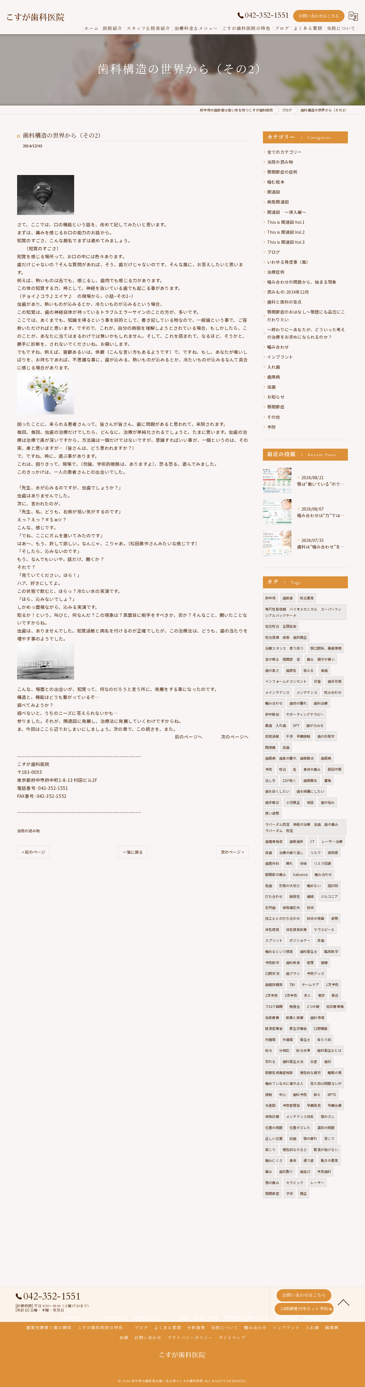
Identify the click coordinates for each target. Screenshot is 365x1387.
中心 (282, 1094)
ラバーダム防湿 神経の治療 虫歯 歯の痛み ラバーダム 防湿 (303, 827)
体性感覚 (272, 929)
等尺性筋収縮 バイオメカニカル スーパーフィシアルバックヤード (303, 612)
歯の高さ (272, 670)
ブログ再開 (274, 1006)
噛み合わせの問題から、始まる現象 (301, 282)
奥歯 (324, 670)
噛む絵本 (276, 182)
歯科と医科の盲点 (284, 302)
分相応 (284, 1050)
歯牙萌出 (272, 802)
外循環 (288, 1039)
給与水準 (303, 1050)
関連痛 (270, 747)
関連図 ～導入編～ (286, 212)
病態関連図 (278, 202)
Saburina (300, 874)
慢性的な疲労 (310, 1072)
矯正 (303, 1193)
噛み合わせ (323, 874)
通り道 (308, 1160)
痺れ (289, 863)
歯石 (327, 1061)
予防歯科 (324, 1171)
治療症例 (276, 272)
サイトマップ (232, 1338)
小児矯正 (293, 802)
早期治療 (335, 1105)
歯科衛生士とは (329, 1050)
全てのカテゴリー (284, 152)
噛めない (314, 885)
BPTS (332, 1094)
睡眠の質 (335, 1072)
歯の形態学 (326, 736)
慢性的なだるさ (295, 1149)
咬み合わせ (333, 692)
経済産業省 (274, 1028)
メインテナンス (277, 692)
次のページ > (232, 852)
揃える (308, 670)
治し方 (270, 780)
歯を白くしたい (277, 791)
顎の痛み (272, 1182)
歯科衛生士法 (293, 1061)
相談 (310, 802)
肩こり (270, 1149)
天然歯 (270, 907)
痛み (268, 1171)
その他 (273, 417)
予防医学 (272, 962)
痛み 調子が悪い (321, 659)
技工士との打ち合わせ (282, 918)
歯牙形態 (335, 681)
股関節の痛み (275, 874)
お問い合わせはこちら (319, 16)
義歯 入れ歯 (275, 725)
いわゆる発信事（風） (289, 262)
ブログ (273, 252)
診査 (317, 681)
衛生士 (305, 1039)
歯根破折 (296, 841)
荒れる (270, 1061)
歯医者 (288, 597)
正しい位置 (274, 1138)
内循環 (270, 1039)
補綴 (310, 896)
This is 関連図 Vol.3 (286, 242)
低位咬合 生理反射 (281, 626)
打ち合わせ (274, 896)
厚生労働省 (298, 1028)
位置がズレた (299, 1127)
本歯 (320, 940)
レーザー (317, 1182)
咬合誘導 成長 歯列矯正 (286, 637)
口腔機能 (321, 1028)
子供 (289, 1193)
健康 (324, 962)
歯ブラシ (293, 973)
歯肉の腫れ (298, 703)
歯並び (305, 1171)
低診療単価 (335, 1006)
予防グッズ (315, 973)
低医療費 (272, 1017)
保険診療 (272, 1116)
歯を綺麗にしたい (311, 791)
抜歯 (268, 852)
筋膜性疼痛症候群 (279, 1072)
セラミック (294, 1182)
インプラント (280, 357)
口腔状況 (272, 973)
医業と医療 (294, 1017)
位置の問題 (274, 1127)
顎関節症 (276, 407)
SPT (296, 725)
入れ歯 (273, 367)
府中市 (270, 597)
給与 (268, 1050)
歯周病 (273, 377)
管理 (310, 962)
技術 (310, 907)
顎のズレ (328, 1116)
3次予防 (291, 995)
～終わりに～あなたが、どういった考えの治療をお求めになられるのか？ (306, 333)
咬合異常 (307, 597)
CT (312, 841)
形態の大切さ (289, 885)
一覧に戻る (133, 852)
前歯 (292, 1138)
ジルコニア (329, 896)
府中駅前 (272, 714)
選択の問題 (326, 1127)
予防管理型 (291, 1105)
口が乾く (290, 780)
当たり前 (324, 1039)
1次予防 (332, 984)
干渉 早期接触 (298, 736)
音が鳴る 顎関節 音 (282, 659)
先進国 (270, 1105)
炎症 (313, 1061)
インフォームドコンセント (286, 681)
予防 (271, 427)
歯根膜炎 (310, 780)
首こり (329, 1138)
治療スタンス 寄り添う (284, 648)
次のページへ (235, 736)
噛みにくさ (274, 1160)
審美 (327, 780)
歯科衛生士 (308, 951)
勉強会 (294, 1006)
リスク (315, 852)
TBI (292, 984)
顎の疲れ (310, 1138)
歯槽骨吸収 (274, 841)
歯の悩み (328, 802)
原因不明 (335, 769)
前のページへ (191, 736)
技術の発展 (315, 918)
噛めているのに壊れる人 (284, 1083)
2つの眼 (313, 1006)
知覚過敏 (272, 736)
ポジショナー (299, 940)
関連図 (273, 192)
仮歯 (268, 885)
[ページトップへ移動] (343, 1302)
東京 (321, 995)
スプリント (274, 940)
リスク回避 (322, 863)
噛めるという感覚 (279, 951)
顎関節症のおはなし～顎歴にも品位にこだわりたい (306, 315)
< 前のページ (33, 852)
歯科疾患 (293, 962)
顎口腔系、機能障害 (326, 648)
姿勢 (334, 918)
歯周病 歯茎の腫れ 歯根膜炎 (289, 758)
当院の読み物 (28, 830)
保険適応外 (291, 907)
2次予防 (271, 995)
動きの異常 (329, 1160)
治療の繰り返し (291, 852)
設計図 (333, 885)
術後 (303, 863)
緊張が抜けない (326, 1149)
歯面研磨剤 (274, 984)
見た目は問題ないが (326, 1083)
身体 (292, 1160)
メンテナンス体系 (300, 1116)
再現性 (294, 896)
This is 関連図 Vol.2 (286, 232)
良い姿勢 (272, 813)
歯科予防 (300, 1094)
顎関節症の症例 (282, 172)
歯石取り (286, 1171)
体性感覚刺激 (296, 929)
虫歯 (271, 387)
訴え (317, 1094)
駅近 (335, 995)
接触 (268, 1094)
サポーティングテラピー (305, 714)
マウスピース (324, 929)
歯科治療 (321, 703)
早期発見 (314, 1105)
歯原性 (291, 670)
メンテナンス (307, 692)
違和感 (333, 852)
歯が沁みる (315, 725)
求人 (307, 995)
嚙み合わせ (278, 347)
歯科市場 (317, 1017)
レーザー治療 (332, 841)
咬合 (282, 769)
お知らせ (276, 397)
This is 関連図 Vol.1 (286, 222)
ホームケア (310, 984)
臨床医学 (331, 951)
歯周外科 (272, 863)
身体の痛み (312, 769)
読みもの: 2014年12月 (288, 292)
